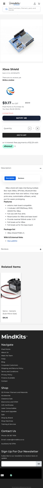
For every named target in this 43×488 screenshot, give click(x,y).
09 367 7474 (11, 436)
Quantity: (8, 128)
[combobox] (21, 9)
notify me (21, 118)
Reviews (21, 178)
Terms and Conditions (9, 371)
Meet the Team (7, 356)
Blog (3, 362)
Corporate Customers (9, 365)
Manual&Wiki (12, 241)
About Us (4, 352)
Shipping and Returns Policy (12, 368)
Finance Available (8, 378)
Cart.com (28, 487)
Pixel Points (5, 349)
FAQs (3, 359)
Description (10, 178)
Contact (4, 381)
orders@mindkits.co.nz (15, 440)
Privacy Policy (6, 375)
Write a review (8, 80)
